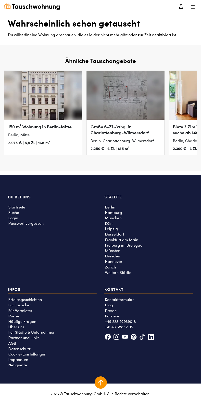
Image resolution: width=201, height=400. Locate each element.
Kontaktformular (119, 299)
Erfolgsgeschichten (25, 299)
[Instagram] (116, 337)
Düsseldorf (114, 234)
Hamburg (113, 212)
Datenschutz (19, 348)
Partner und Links (23, 337)
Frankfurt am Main (121, 239)
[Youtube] (125, 337)
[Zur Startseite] (32, 6)
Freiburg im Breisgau (123, 245)
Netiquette (17, 365)
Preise (13, 316)
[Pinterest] (133, 337)
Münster (112, 250)
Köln (109, 223)
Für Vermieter (20, 310)
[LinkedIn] (151, 337)
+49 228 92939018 (120, 321)
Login (13, 218)
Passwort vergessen (26, 223)
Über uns (16, 327)
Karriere (112, 316)
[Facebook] (107, 337)
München (113, 218)
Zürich (110, 267)
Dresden (112, 256)
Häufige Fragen (22, 321)
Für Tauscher (19, 305)
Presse (111, 310)
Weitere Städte (118, 272)
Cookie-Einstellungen (27, 354)
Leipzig (111, 228)
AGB (12, 343)
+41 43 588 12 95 (119, 327)
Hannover (113, 261)
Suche (13, 212)
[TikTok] (142, 337)
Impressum (18, 359)
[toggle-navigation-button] (192, 7)
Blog (109, 305)
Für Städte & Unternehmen (31, 332)
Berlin (110, 207)
